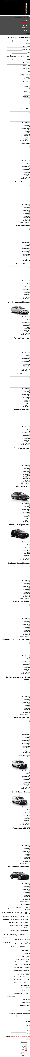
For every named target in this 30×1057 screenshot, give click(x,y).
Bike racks (5, 938)
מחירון (24, 20)
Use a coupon (11, 996)
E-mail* (28, 1021)
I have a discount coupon (21, 993)
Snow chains (7, 947)
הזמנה (24, 23)
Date (28, 41)
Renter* (28, 1010)
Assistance (6, 916)
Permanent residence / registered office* (18, 1013)
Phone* (28, 1025)
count (10, 938)
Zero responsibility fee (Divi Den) (10, 912)
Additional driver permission (17, 925)
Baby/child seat (13, 930)
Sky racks (5, 942)
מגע (25, 30)
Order (26, 137)
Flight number (26, 49)
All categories (24, 74)
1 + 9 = (28, 1033)
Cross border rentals (13, 922)
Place (28, 46)
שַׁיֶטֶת (25, 25)
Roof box (6, 935)
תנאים (24, 28)
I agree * (18, 1036)
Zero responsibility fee (10, 908)
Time (28, 43)
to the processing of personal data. (18, 1036)
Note (28, 1030)
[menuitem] (24, 3)
